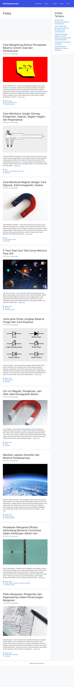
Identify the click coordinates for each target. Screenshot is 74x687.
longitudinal (21, 583)
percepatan (10, 102)
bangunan (7, 654)
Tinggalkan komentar (10, 104)
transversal (27, 583)
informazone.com (10, 4)
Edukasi (55, 3)
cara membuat (8, 239)
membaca (21, 171)
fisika (6, 102)
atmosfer (7, 516)
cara (10, 171)
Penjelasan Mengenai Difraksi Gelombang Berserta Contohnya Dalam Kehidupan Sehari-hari (22, 530)
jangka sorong (15, 171)
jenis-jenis (10, 380)
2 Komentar (7, 381)
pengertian (15, 654)
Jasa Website (38, 3)
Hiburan (62, 3)
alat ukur (7, 171)
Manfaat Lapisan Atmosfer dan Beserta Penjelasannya (21, 456)
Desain (46, 3)
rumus (15, 102)
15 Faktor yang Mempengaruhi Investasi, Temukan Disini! (62, 21)
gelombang (15, 583)
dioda (6, 380)
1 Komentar (7, 241)
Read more (21, 97)
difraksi (10, 583)
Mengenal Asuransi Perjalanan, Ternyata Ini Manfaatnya (61, 48)
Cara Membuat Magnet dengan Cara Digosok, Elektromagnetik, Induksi (24, 184)
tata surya (7, 307)
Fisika (68, 3)
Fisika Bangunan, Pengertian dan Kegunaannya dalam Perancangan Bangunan (23, 597)
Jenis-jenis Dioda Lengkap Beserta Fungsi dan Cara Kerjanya (23, 320)
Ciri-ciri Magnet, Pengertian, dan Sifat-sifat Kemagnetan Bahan (22, 393)
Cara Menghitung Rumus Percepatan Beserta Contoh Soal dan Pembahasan (24, 47)
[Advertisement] (25, 30)
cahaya (6, 583)
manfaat (11, 516)
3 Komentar (7, 172)
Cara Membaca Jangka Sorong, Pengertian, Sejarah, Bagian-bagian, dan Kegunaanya (24, 116)
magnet (14, 239)
